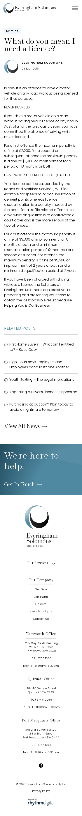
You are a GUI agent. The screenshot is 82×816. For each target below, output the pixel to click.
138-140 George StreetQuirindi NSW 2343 (41, 690)
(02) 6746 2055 (41, 699)
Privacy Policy (41, 791)
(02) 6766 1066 (41, 658)
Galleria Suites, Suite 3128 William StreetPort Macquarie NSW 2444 (41, 733)
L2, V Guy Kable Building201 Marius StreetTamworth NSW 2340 (41, 647)
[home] (36, 8)
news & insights (41, 611)
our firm (41, 589)
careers (40, 604)
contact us (41, 619)
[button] (75, 8)
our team (41, 596)
